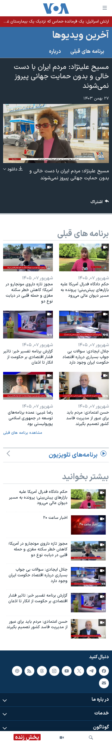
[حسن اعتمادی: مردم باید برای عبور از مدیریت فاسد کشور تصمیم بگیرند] (84, 386)
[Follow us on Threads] (42, 671)
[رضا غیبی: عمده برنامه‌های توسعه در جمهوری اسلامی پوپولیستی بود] (28, 386)
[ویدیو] (62, 737)
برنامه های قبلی (87, 51)
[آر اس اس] (29, 671)
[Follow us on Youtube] (67, 671)
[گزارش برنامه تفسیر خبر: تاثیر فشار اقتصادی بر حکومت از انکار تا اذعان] (28, 324)
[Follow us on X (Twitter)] (79, 671)
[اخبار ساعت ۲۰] (88, 525)
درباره (55, 51)
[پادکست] (17, 671)
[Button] (99, 203)
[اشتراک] (104, 683)
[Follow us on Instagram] (54, 671)
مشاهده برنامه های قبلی (22, 433)
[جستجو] (91, 737)
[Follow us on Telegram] (91, 671)
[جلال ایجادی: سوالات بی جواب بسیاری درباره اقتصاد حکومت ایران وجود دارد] (84, 324)
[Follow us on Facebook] (104, 671)
